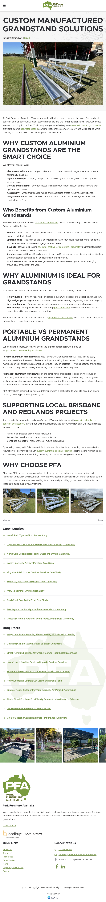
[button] (4, 5)
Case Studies (9, 860)
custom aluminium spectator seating (54, 451)
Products (7, 850)
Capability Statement (13, 867)
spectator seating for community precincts (59, 247)
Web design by (53, 894)
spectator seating (29, 129)
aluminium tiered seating (47, 223)
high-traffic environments (60, 318)
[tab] (3, 765)
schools (88, 420)
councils (79, 420)
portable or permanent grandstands (24, 350)
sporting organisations (14, 424)
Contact (7, 871)
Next (100, 520)
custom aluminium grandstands (85, 125)
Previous (7, 520)
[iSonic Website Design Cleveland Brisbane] (53, 897)
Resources (8, 857)
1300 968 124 (65, 850)
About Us (7, 853)
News (27, 38)
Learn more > (9, 826)
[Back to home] (53, 5)
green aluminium (61, 308)
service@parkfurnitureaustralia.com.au (77, 854)
